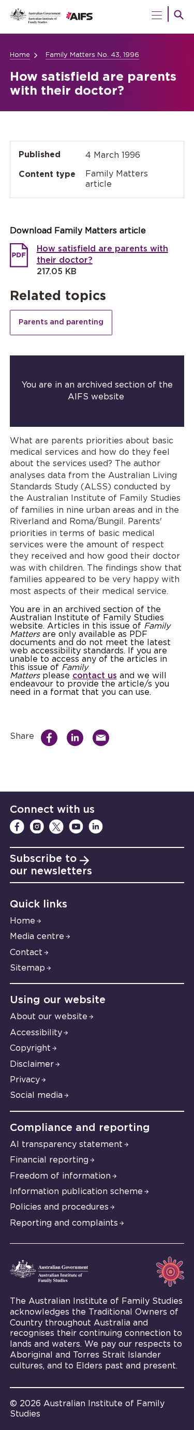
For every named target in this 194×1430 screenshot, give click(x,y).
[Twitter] (56, 827)
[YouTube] (76, 827)
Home (20, 55)
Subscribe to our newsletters (51, 865)
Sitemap (27, 968)
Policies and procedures (59, 1207)
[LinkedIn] (95, 827)
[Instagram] (36, 827)
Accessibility (36, 1033)
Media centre (37, 936)
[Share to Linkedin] (78, 737)
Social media (36, 1095)
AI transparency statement (66, 1144)
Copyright (30, 1048)
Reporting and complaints (64, 1223)
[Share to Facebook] (52, 737)
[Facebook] (17, 827)
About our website (48, 1016)
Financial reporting (49, 1160)
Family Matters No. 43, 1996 (92, 55)
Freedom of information (60, 1176)
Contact (26, 952)
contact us (94, 676)
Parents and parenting (61, 322)
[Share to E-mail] (104, 737)
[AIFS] (97, 16)
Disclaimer (32, 1064)
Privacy (25, 1080)
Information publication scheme (76, 1191)
